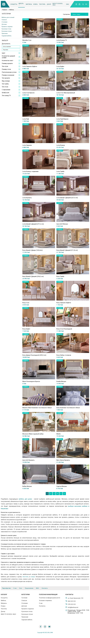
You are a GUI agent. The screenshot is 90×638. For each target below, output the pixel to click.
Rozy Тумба (60, 276)
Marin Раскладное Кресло (31, 381)
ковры (33, 577)
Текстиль (42, 4)
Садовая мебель (6, 35)
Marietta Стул (26, 40)
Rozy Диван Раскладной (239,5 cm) (34, 355)
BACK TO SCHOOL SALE (58, 4)
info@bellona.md (73, 607)
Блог (20, 588)
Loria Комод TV (61, 40)
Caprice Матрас (61, 486)
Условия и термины (45, 600)
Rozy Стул (25, 303)
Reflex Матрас (27, 486)
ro (86, 4)
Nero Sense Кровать (63, 460)
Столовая (4, 22)
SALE (67, 4)
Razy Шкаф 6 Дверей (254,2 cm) (33, 276)
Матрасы (29, 4)
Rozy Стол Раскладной (64, 329)
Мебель (21, 3)
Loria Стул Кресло (28, 93)
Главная (4, 9)
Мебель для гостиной (8, 17)
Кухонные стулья (7, 31)
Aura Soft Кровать (28, 460)
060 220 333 (72, 601)
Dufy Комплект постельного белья (68, 407)
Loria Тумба (60, 171)
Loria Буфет (60, 66)
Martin (58, 434)
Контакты (45, 588)
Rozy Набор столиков (63, 355)
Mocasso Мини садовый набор (32, 434)
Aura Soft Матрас (62, 224)
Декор (49, 4)
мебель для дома (25, 499)
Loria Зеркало (27, 145)
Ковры (35, 4)
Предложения (29, 588)
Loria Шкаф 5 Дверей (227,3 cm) (67, 198)
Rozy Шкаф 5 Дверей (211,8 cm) (67, 250)
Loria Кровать (27, 198)
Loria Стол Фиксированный (65, 93)
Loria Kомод (60, 145)
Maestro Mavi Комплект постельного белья (37, 407)
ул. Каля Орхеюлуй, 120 (75, 598)
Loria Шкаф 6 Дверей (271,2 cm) (33, 224)
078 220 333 (72, 604)
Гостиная (24, 598)
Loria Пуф (25, 119)
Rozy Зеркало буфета (63, 303)
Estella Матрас (61, 381)
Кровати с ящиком (7, 26)
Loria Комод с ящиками (30, 171)
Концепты (14, 4)
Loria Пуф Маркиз (62, 119)
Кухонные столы (6, 29)
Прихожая (5, 33)
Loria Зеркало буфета (29, 66)
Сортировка (66, 14)
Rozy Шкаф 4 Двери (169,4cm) (32, 250)
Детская (4, 24)
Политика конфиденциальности (49, 598)
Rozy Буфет (26, 329)
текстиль (25, 577)
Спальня (4, 19)
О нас (15, 588)
